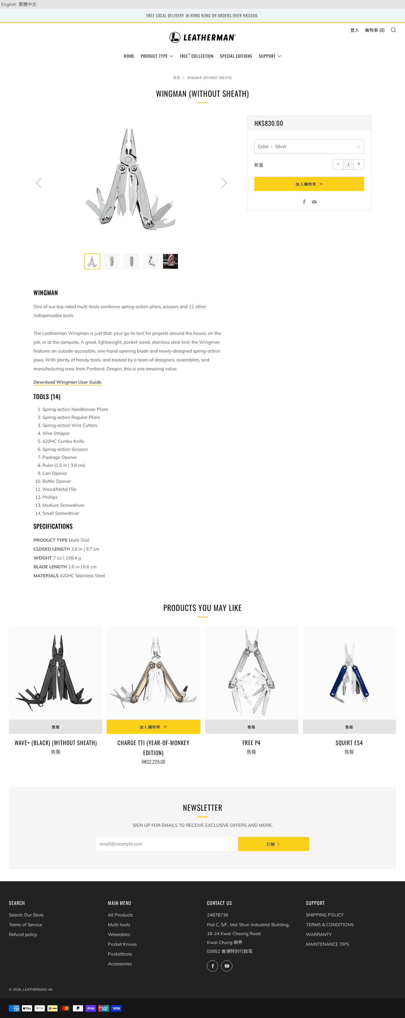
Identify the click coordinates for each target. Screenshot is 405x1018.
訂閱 (271, 844)
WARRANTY (319, 934)
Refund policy (23, 934)
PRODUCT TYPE (154, 56)
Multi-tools (119, 924)
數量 (258, 165)
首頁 (176, 77)
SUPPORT (267, 56)
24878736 (217, 915)
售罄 (56, 727)
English (8, 4)
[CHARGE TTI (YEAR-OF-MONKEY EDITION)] (153, 673)
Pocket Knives (122, 944)
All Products (120, 915)
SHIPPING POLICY (325, 915)
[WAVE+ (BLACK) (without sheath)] (55, 673)
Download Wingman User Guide (67, 382)
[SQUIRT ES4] (349, 673)
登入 (354, 30)
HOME (129, 56)
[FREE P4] (251, 673)
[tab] (92, 261)
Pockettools (120, 954)
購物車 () (375, 30)
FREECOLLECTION (196, 56)
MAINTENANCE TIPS (327, 944)
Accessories (120, 963)
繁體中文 (27, 4)
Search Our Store (26, 915)
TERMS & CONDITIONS (330, 924)
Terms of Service (25, 924)
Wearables (119, 934)
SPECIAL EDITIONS (236, 56)
